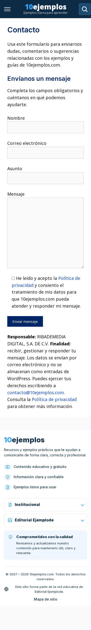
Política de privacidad (54, 399)
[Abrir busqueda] (85, 9)
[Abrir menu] (7, 9)
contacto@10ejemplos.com (35, 392)
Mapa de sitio (45, 599)
